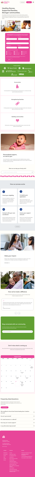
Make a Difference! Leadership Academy (14, 466)
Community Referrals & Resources (26, 456)
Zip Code (19, 45)
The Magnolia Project (12, 455)
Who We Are (5, 452)
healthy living (16, 51)
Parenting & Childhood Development (24, 454)
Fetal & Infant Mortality (13, 469)
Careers (5, 455)
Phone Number (8, 45)
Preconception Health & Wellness (26, 457)
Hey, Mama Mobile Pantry (13, 462)
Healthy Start (11, 457)
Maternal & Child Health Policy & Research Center (14, 471)
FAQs (4, 457)
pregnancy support (24, 51)
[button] (16, 313)
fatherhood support (17, 54)
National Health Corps (12, 464)
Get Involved (5, 454)
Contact (5, 458)
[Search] (32, 172)
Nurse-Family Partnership (13, 458)
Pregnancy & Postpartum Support (26, 452)
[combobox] (16, 172)
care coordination (9, 54)
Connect (10, 452)
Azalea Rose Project (12, 454)
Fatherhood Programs (12, 461)
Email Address (8, 41)
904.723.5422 (4, 446)
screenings (23, 54)
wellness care (8, 51)
